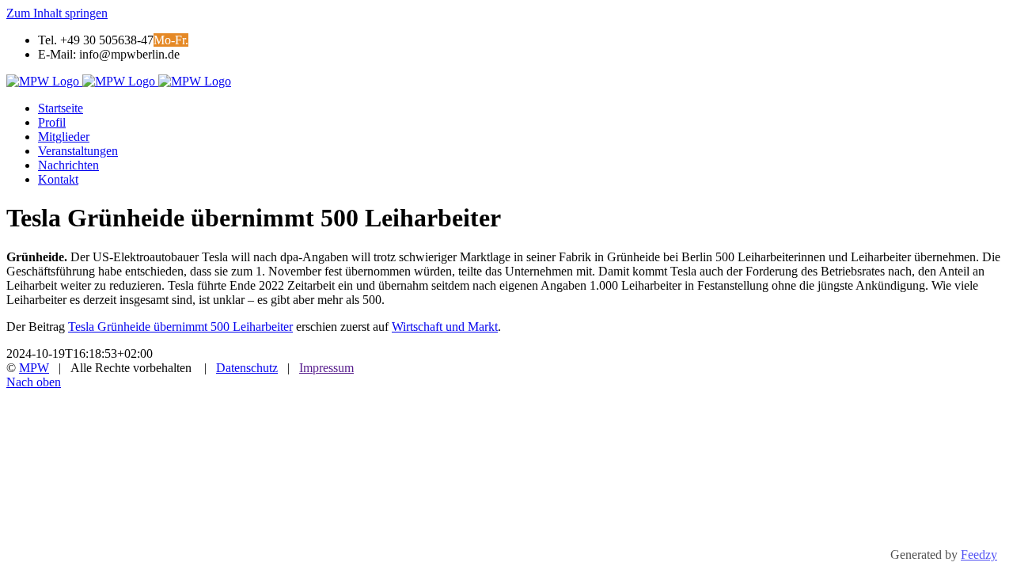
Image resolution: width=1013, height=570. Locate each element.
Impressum (326, 367)
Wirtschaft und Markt (445, 326)
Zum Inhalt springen (57, 13)
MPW (34, 367)
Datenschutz (247, 367)
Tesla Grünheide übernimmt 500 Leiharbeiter (180, 326)
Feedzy (979, 554)
